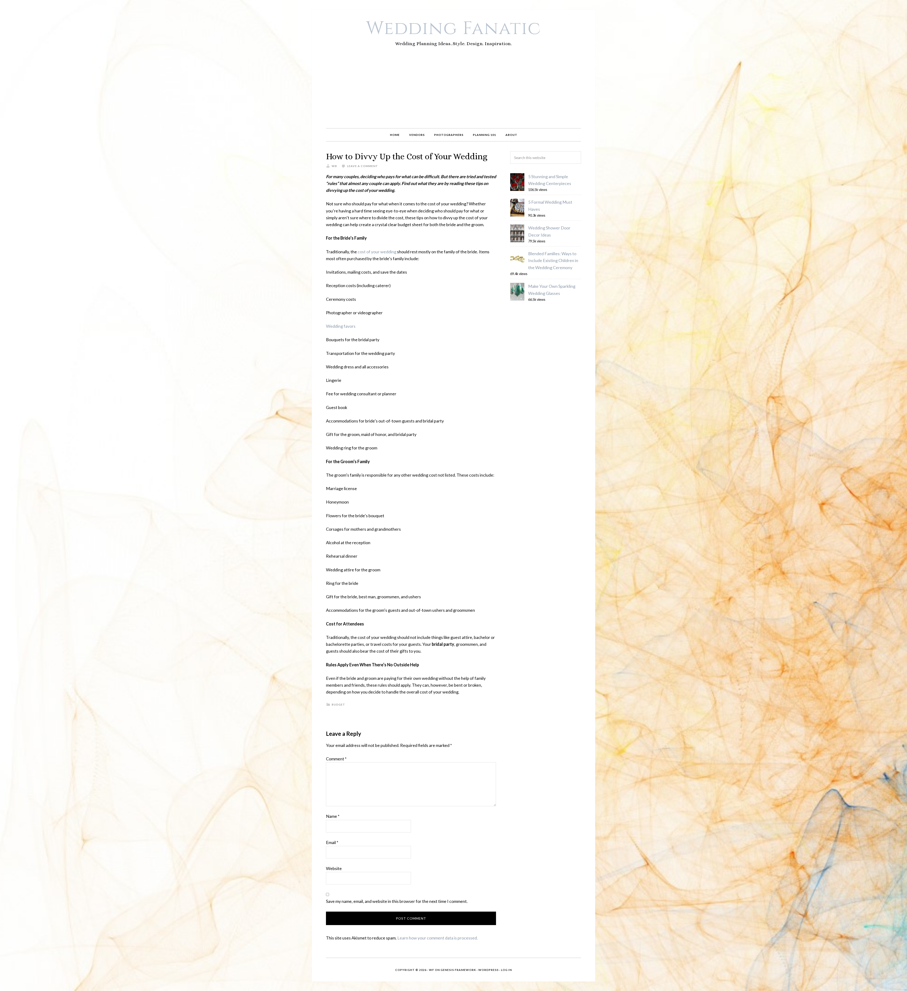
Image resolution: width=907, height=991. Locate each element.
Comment (336, 758)
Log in (506, 970)
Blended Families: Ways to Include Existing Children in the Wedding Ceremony (553, 260)
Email (332, 842)
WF (431, 970)
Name (332, 816)
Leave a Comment (362, 166)
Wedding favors (340, 326)
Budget (338, 704)
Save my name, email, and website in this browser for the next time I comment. (397, 901)
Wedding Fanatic (453, 29)
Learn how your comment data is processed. (437, 937)
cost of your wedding (377, 251)
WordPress (488, 970)
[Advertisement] (453, 93)
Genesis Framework (458, 970)
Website (334, 868)
